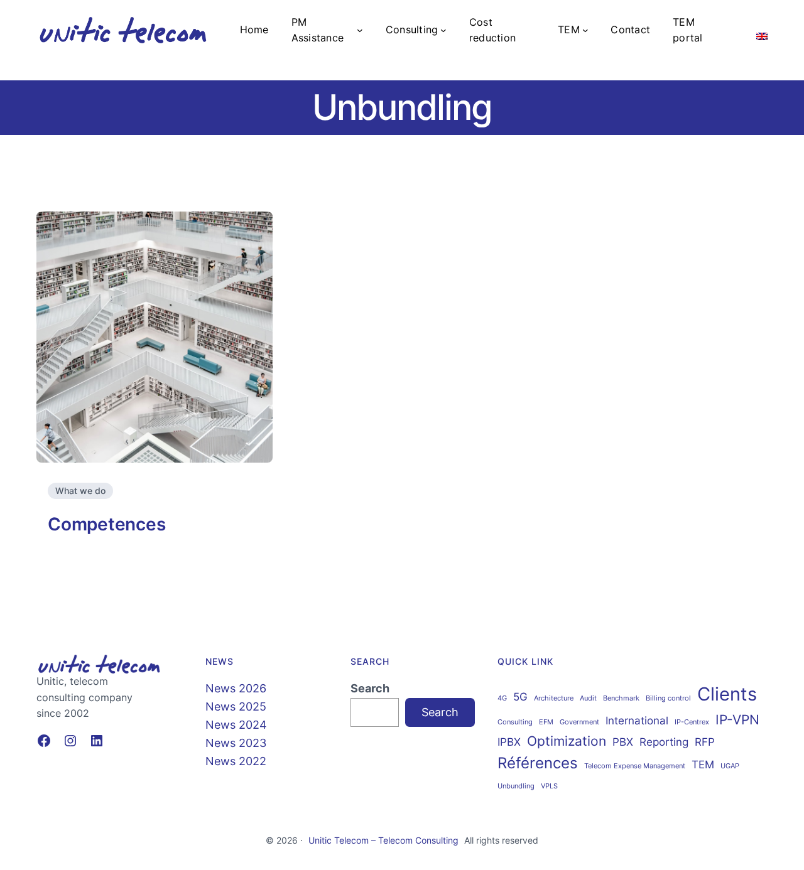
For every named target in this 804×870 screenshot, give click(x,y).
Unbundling (516, 786)
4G (502, 698)
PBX (622, 742)
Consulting (515, 722)
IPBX (509, 742)
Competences (106, 524)
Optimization (566, 741)
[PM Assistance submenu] (360, 30)
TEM (703, 764)
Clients (727, 694)
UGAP (729, 766)
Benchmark (621, 698)
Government (579, 722)
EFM (546, 722)
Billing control (668, 698)
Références (537, 763)
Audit (588, 698)
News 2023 (235, 742)
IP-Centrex (692, 722)
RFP (705, 742)
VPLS (549, 786)
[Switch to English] (762, 30)
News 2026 (235, 688)
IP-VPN (737, 720)
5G (520, 696)
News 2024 (236, 724)
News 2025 (235, 706)
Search (369, 688)
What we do (80, 490)
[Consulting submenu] (443, 30)
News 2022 (235, 761)
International (637, 720)
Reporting (663, 742)
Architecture (553, 698)
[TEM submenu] (585, 30)
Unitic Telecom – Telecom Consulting (383, 840)
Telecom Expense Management (634, 766)
